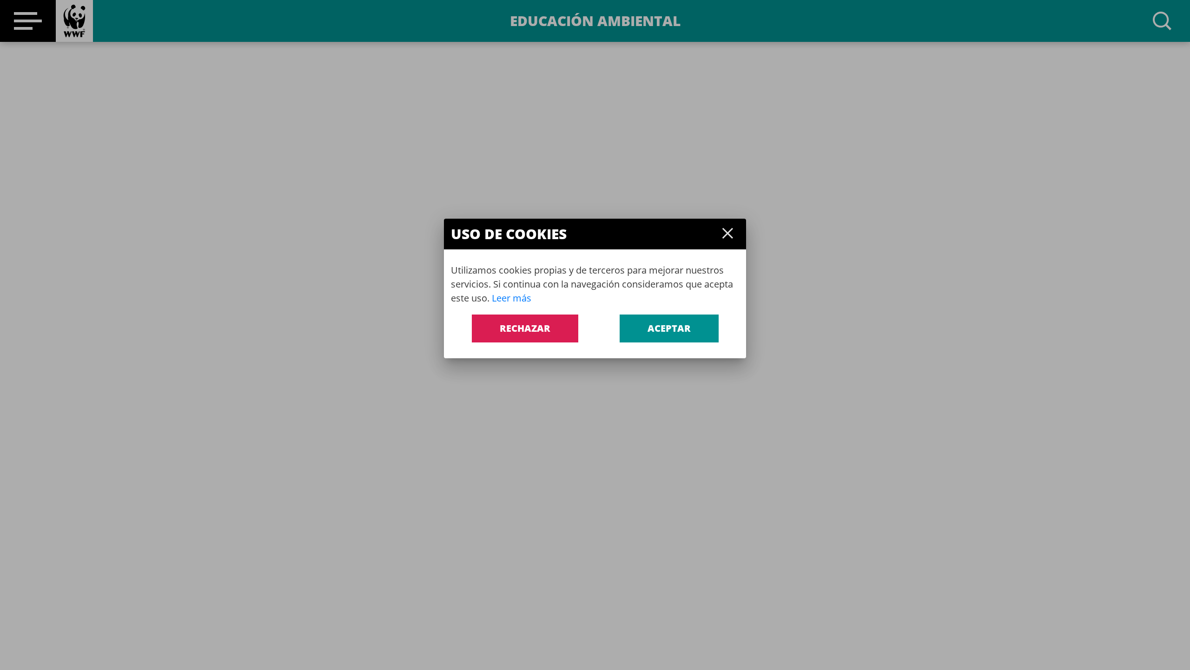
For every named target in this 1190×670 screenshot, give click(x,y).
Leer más (511, 298)
